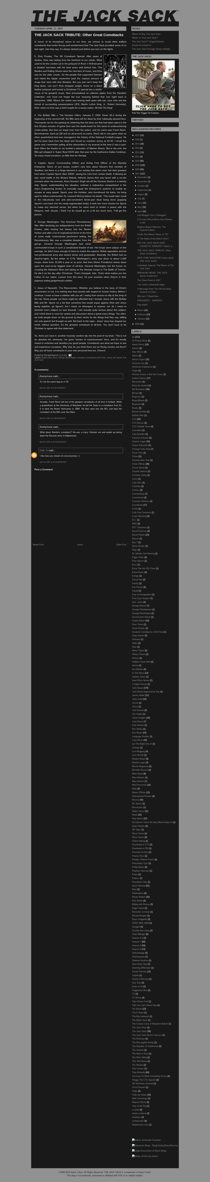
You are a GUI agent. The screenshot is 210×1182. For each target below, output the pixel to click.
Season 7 (137, 941)
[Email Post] (69, 355)
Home (80, 544)
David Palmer (139, 535)
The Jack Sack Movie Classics (147, 1035)
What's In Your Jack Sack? (145, 38)
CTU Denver (138, 423)
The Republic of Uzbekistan (145, 1046)
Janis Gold (137, 699)
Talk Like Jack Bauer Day (144, 1005)
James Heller (138, 695)
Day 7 (135, 542)
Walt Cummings (140, 1098)
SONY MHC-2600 (140, 923)
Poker (135, 874)
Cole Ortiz (137, 482)
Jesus (109, 358)
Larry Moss (137, 740)
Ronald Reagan (139, 915)
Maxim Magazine (140, 766)
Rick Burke (137, 900)
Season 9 (137, 949)
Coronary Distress (141, 501)
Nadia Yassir (138, 811)
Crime (135, 508)
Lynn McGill (138, 755)
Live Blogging (139, 751)
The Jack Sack (139, 1031)
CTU (134, 419)
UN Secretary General (143, 1083)
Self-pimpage (138, 953)
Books (135, 408)
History (135, 658)
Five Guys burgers (141, 598)
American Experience (142, 367)
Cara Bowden (138, 434)
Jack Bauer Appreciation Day (146, 691)
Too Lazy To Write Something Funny (149, 1076)
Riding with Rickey (141, 904)
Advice (135, 348)
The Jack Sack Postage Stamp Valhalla (151, 49)
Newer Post (38, 544)
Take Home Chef (140, 1001)
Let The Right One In (142, 744)
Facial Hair (137, 579)
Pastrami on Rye (140, 852)
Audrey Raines (139, 378)
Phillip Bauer (138, 867)
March (140, 310)
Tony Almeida (139, 1072)
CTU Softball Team (141, 426)
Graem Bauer (138, 620)
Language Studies (141, 736)
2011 (137, 156)
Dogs (135, 550)
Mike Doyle (137, 773)
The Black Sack (140, 1020)
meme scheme (139, 1113)
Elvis (55, 358)
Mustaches (137, 807)
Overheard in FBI (140, 848)
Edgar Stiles (138, 557)
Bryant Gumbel (139, 411)
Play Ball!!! (142, 305)
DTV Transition (139, 527)
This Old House (139, 1061)
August (140, 194)
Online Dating (139, 841)
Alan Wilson (138, 352)
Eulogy (135, 576)
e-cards (136, 1109)
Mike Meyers (138, 777)
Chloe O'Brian (139, 464)
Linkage (136, 747)
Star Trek (137, 982)
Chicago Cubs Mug (141, 449)
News (135, 814)
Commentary (138, 494)
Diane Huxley (138, 546)
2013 (137, 148)
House (135, 665)
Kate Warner (138, 725)
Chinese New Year (141, 460)
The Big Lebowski (141, 1016)
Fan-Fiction (137, 587)
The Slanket (138, 1050)
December (142, 177)
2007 (137, 173)
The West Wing (139, 1057)
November (142, 181)
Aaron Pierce (138, 344)
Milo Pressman (139, 785)
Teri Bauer (137, 1009)
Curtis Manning (139, 516)
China (135, 456)
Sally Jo (44, 450)
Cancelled (137, 430)
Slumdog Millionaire (141, 968)
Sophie (135, 975)
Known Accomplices (141, 45)
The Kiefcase (138, 1038)
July (139, 198)
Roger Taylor (138, 908)
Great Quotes (139, 628)
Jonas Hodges (139, 718)
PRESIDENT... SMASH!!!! (149, 300)
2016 (137, 139)
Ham (134, 647)
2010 (137, 161)
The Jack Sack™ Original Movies (148, 41)
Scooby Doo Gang (141, 930)
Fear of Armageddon (142, 594)
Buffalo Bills (47, 358)
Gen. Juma (137, 602)
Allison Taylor (139, 359)
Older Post (121, 544)
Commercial (138, 497)
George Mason (139, 605)
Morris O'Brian (139, 792)
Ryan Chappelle (140, 919)
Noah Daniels (138, 826)
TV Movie (137, 997)
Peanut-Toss (138, 856)
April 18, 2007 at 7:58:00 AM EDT (53, 418)
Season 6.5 (138, 938)
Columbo (136, 486)
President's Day (140, 882)
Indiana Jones (139, 676)
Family (135, 583)
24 (133, 337)
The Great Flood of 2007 (148, 280)
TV (134, 994)
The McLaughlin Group (143, 1042)
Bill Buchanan (139, 389)
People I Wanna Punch (143, 859)
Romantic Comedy (141, 912)
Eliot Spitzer (138, 561)
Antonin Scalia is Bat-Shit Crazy (147, 374)
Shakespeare (138, 956)
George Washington (67, 358)
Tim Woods (138, 1065)
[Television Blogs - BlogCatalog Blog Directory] (155, 1145)
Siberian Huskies (140, 960)
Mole (134, 788)
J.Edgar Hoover (139, 684)
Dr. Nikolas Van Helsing (143, 553)
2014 (137, 144)
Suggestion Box (140, 990)
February (141, 314)
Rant (134, 889)
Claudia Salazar (140, 471)
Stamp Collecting (140, 979)
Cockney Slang (139, 475)
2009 (137, 165)
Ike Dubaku (138, 669)
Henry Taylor (138, 650)
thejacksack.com (140, 1124)
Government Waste (141, 617)
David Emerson (139, 531)
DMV (134, 523)
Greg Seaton (138, 635)
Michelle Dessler (140, 770)
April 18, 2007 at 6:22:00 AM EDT (53, 388)
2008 (137, 169)
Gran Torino (138, 624)
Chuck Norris (138, 467)
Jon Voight (137, 714)
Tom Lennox (138, 1068)
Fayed (135, 591)
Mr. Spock (117, 358)
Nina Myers (138, 818)
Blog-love (137, 396)
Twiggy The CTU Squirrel (144, 1080)
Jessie (135, 703)
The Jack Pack (139, 1027)
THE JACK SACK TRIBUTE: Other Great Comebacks (78, 35)
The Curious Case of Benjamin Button (150, 1024)
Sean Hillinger (139, 934)
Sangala (136, 927)
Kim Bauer (137, 732)
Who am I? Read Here (147, 296)
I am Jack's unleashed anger (151, 284)
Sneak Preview (139, 971)
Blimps (135, 393)
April (139, 211)
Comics (136, 490)
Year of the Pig (139, 1106)
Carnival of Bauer (140, 438)
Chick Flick (137, 453)
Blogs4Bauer (138, 400)
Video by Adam (139, 1095)
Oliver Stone (138, 833)
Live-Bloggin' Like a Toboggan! (151, 215)
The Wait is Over (140, 1053)
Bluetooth (137, 404)
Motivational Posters (142, 796)
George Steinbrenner (142, 609)
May (139, 207)
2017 (137, 135)
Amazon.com (138, 363)
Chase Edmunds (140, 445)
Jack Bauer (138, 688)
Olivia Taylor (138, 837)
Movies (136, 800)
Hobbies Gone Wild (141, 662)
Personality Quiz (140, 863)
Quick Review (139, 886)
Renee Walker (139, 897)
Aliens (135, 355)
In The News (138, 673)
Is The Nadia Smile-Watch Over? (153, 238)
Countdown (137, 505)
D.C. (134, 520)
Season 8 (137, 945)
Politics (136, 878)
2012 (137, 152)
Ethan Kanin (138, 572)
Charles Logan (139, 441)
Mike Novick (138, 781)
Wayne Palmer (139, 1102)
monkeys (136, 1117)
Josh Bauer (138, 721)
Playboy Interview (141, 871)
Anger (135, 370)
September (142, 190)
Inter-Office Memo (141, 680)
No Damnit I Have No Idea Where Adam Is (152, 822)
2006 (137, 324)
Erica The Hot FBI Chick (144, 568)
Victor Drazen (139, 1087)
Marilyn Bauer (139, 759)
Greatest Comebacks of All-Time (91, 358)
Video (135, 1091)
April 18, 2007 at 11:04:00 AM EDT (53, 442)
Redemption (138, 893)
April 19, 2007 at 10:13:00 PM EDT (53, 462)
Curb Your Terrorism (142, 512)
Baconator (137, 381)
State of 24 (137, 986)
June (139, 203)
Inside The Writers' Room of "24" (152, 234)
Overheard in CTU (141, 844)
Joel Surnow (138, 710)
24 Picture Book (140, 340)
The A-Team (138, 1012)
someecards (138, 1121)
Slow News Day (140, 964)
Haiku (135, 643)
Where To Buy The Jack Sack (146, 34)
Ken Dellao (137, 729)
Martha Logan (139, 762)
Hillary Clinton (139, 654)
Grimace (136, 639)
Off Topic (136, 829)
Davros (135, 538)
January (141, 318)
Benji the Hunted (140, 385)
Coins (135, 479)
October (141, 186)
